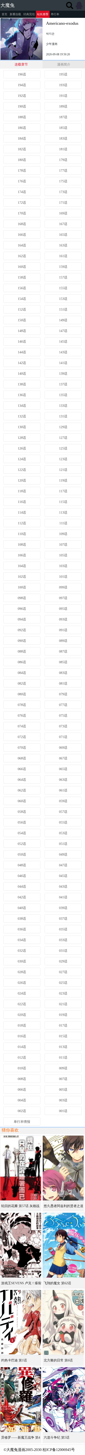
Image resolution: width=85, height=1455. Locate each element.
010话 (22, 1068)
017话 (63, 1025)
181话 (63, 149)
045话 (63, 876)
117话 (63, 491)
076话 (22, 715)
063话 (63, 780)
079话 (63, 694)
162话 (22, 256)
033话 (63, 940)
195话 (63, 74)
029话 (63, 961)
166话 (22, 235)
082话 (22, 683)
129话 (63, 427)
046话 (22, 876)
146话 (22, 341)
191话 (63, 96)
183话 (63, 138)
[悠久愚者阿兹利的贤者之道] (63, 1168)
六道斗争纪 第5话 (56, 1437)
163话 (63, 245)
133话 (63, 406)
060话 (22, 801)
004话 (22, 1100)
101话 (63, 576)
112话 (22, 523)
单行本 (55, 14)
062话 (22, 790)
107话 (63, 544)
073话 (63, 726)
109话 (63, 534)
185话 (63, 128)
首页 (4, 14)
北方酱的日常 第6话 (58, 1360)
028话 (22, 972)
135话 (63, 395)
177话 (63, 170)
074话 (22, 726)
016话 (22, 1036)
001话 (63, 1111)
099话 (63, 587)
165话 (63, 235)
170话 (22, 213)
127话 (63, 438)
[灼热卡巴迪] (20, 1322)
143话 (63, 352)
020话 (22, 1015)
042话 (22, 897)
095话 (63, 609)
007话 (63, 1079)
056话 (22, 822)
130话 (22, 427)
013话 (63, 1047)
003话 (63, 1100)
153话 (63, 299)
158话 (22, 277)
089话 (63, 641)
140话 (22, 373)
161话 (63, 256)
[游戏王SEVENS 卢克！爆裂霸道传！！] (20, 1245)
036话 (22, 929)
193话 (63, 85)
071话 (63, 737)
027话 (63, 972)
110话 (22, 534)
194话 (22, 85)
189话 (63, 106)
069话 (63, 747)
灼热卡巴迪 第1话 (14, 1360)
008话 (22, 1079)
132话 (22, 416)
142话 (22, 363)
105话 (63, 555)
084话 (22, 673)
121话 (63, 470)
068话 (22, 758)
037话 (63, 918)
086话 (22, 662)
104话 (22, 566)
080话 (22, 694)
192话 (22, 96)
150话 (22, 320)
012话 (22, 1057)
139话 (63, 373)
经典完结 (29, 14)
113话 (63, 512)
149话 (63, 320)
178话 (22, 170)
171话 (63, 202)
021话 (63, 1004)
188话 (22, 117)
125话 (63, 448)
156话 (22, 288)
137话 (63, 384)
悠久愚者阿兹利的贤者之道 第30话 (63, 1207)
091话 (63, 630)
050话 (22, 854)
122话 (22, 470)
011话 (63, 1057)
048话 (22, 865)
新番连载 (15, 14)
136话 (22, 395)
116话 (22, 502)
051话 (63, 844)
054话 (22, 833)
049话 (63, 854)
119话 (63, 480)
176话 (22, 181)
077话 (63, 705)
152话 (22, 309)
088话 (22, 651)
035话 (63, 929)
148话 (22, 331)
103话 (63, 566)
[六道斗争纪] (63, 1399)
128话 (22, 438)
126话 (22, 448)
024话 (22, 993)
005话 (63, 1089)
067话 (63, 758)
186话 (22, 128)
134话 (22, 406)
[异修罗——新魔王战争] (20, 1399)
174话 (22, 192)
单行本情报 (22, 1121)
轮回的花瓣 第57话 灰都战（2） (20, 1207)
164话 (22, 245)
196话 (22, 74)
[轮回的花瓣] (20, 1168)
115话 (63, 502)
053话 (63, 833)
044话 (22, 886)
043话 (63, 886)
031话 (63, 951)
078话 (22, 705)
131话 (63, 416)
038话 (22, 918)
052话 (22, 844)
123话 (63, 459)
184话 (22, 138)
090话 (22, 641)
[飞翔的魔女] (63, 1245)
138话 (22, 384)
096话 (22, 609)
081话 (63, 683)
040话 (22, 908)
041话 (63, 897)
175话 (63, 181)
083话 (63, 673)
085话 (63, 662)
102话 (22, 576)
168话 (22, 224)
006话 (22, 1089)
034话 (22, 940)
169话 (63, 213)
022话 (22, 1004)
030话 (22, 961)
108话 (22, 544)
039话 (63, 908)
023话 (63, 993)
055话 (63, 822)
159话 (63, 267)
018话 (22, 1025)
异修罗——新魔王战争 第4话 (20, 1439)
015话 (63, 1036)
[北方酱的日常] (63, 1322)
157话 (63, 277)
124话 (22, 459)
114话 (22, 512)
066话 (22, 769)
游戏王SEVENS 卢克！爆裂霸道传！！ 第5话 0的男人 (21, 1285)
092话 (22, 630)
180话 (22, 160)
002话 (22, 1111)
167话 (63, 224)
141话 (63, 363)
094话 (22, 619)
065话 (63, 769)
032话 (22, 951)
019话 (63, 1015)
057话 (63, 812)
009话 (63, 1068)
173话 (63, 192)
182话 (22, 149)
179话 (63, 160)
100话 (22, 587)
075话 (63, 715)
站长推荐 (42, 14)
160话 (22, 267)
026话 (22, 983)
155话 (63, 288)
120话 (22, 480)
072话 (22, 737)
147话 (63, 331)
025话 (63, 983)
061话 (63, 790)
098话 (22, 598)
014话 (22, 1047)
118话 (22, 491)
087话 (63, 651)
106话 (22, 555)
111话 (63, 523)
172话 (22, 202)
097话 (63, 598)
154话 (22, 299)
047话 (63, 865)
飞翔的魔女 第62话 (57, 1283)
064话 (22, 780)
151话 (63, 309)
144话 (22, 352)
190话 (22, 106)
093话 (63, 619)
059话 (63, 801)
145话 (63, 341)
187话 (63, 117)
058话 (22, 812)
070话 (22, 747)
